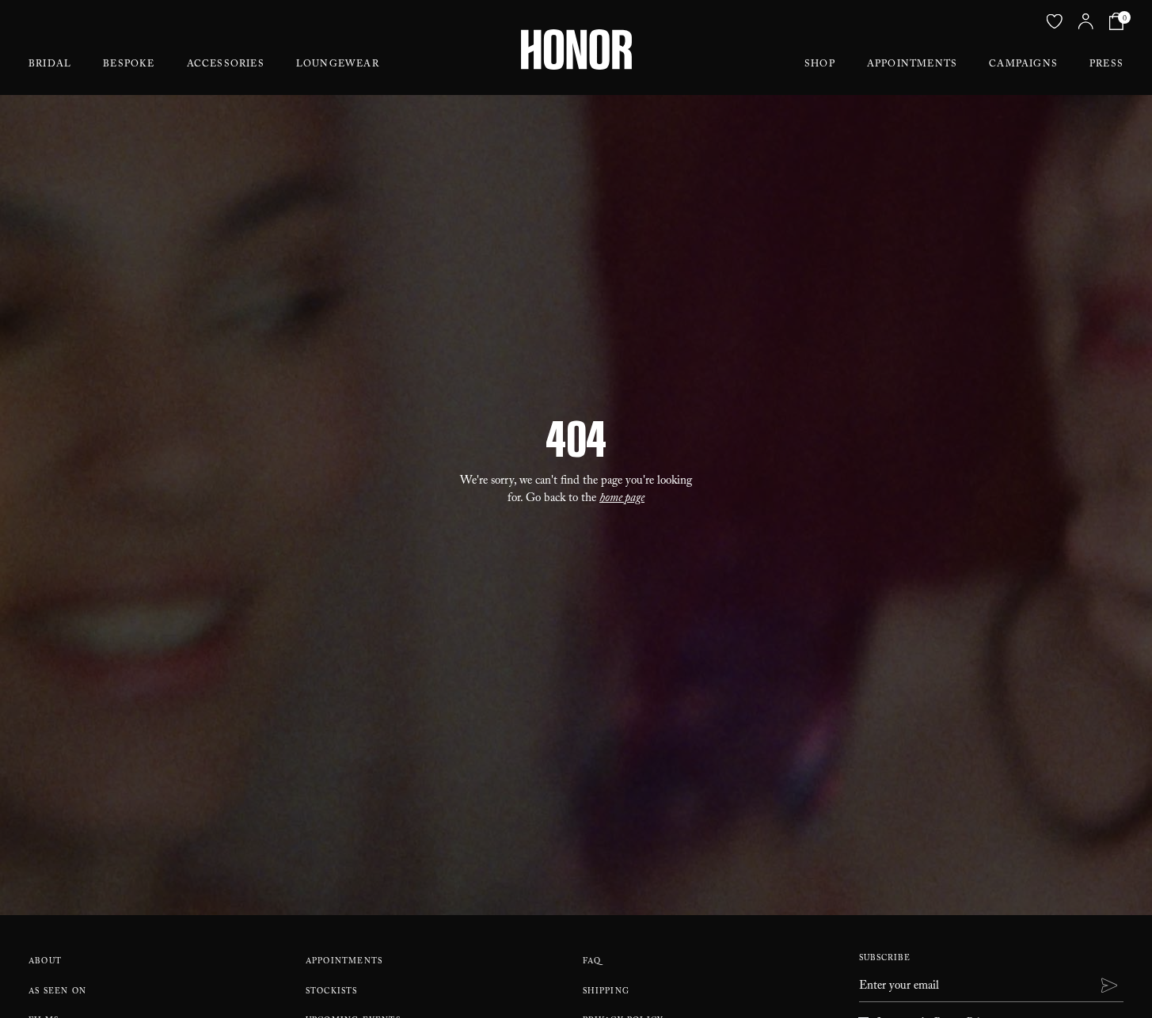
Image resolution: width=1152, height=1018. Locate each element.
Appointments (912, 65)
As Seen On (57, 992)
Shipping (606, 992)
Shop (819, 65)
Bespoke (128, 65)
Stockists (332, 992)
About (45, 962)
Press (1106, 65)
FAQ (592, 962)
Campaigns (1023, 65)
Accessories (225, 65)
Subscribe (885, 959)
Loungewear (337, 65)
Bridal (50, 65)
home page (621, 499)
